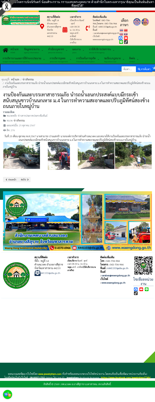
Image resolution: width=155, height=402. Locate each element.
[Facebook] (120, 38)
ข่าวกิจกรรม (19, 120)
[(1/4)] (21, 155)
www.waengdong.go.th (113, 282)
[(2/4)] (59, 155)
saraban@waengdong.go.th (106, 33)
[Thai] (122, 29)
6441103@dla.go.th (108, 26)
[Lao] (126, 33)
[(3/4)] (96, 155)
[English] (122, 33)
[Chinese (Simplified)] (126, 29)
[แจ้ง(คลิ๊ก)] (137, 26)
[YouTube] (126, 38)
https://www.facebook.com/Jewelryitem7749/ (126, 377)
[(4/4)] (133, 155)
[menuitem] (10, 50)
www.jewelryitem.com (49, 373)
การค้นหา (145, 69)
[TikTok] (126, 42)
